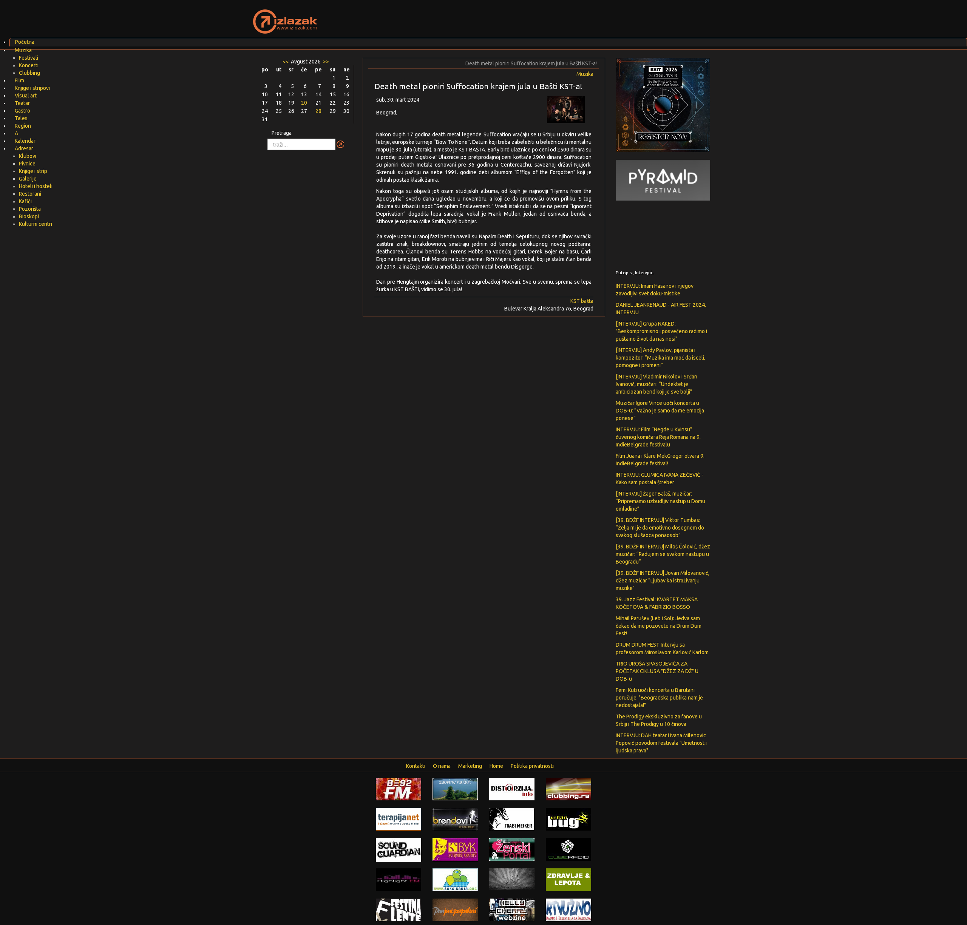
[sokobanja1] (455, 879)
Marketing (470, 766)
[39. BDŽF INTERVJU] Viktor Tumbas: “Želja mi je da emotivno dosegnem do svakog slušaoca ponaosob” (660, 527)
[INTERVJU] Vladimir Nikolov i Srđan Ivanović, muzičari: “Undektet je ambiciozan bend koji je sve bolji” (656, 384)
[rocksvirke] (511, 879)
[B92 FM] (398, 789)
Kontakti (415, 766)
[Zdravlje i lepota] (568, 879)
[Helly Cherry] (511, 909)
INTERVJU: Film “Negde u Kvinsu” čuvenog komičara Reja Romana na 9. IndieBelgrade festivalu (658, 437)
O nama (442, 766)
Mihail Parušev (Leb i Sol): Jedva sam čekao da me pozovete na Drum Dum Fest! (658, 625)
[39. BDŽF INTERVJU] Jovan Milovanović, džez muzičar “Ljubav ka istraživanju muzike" (662, 580)
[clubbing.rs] (568, 789)
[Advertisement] (572, 17)
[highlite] (398, 879)
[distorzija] (511, 789)
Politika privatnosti (532, 766)
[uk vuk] (455, 849)
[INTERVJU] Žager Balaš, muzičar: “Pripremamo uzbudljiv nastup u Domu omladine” (660, 501)
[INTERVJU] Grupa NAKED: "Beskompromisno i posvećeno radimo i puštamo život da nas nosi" (661, 331)
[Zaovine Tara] (455, 789)
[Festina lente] (398, 909)
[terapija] (398, 819)
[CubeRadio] (568, 849)
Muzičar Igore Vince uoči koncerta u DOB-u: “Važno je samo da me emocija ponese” (660, 410)
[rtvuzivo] (568, 909)
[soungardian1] (398, 849)
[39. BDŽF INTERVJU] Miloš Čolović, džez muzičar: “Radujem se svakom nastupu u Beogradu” (663, 554)
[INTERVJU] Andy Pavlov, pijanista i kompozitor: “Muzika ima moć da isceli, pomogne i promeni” (660, 357)
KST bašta (581, 301)
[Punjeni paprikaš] (455, 909)
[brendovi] (455, 819)
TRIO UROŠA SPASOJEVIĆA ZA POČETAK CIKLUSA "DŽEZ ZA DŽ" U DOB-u (657, 671)
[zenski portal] (511, 849)
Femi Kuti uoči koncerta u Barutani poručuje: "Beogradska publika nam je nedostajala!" (659, 697)
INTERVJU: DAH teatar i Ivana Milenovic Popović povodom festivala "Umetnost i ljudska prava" (661, 743)
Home (496, 766)
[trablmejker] (511, 819)
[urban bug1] (568, 819)
